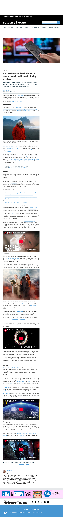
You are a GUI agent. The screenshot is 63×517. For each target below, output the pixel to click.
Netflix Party (14, 183)
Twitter (27, 464)
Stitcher (18, 167)
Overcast (24, 167)
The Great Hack (33, 207)
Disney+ (4, 368)
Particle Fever (15, 319)
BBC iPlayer (19, 107)
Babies (13, 213)
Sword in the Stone (21, 381)
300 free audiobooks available (12, 258)
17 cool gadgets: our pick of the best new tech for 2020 (19, 195)
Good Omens (33, 305)
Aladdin (29, 381)
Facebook (21, 464)
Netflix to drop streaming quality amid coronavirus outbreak (20, 193)
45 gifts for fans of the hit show (15, 202)
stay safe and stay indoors (16, 101)
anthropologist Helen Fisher (14, 436)
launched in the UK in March (14, 368)
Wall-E (11, 383)
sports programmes (28, 110)
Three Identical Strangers (29, 221)
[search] (58, 22)
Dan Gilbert (23, 435)
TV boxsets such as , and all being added (20, 109)
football (19, 110)
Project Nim (22, 319)
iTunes (14, 167)
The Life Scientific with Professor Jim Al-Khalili (29, 156)
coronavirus (21, 95)
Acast (10, 167)
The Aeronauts (20, 311)
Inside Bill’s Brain (32, 209)
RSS (21, 167)
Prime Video (21, 303)
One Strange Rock (6, 393)
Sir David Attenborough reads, (24, 160)
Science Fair (6, 387)
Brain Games (5, 390)
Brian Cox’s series (13, 148)
